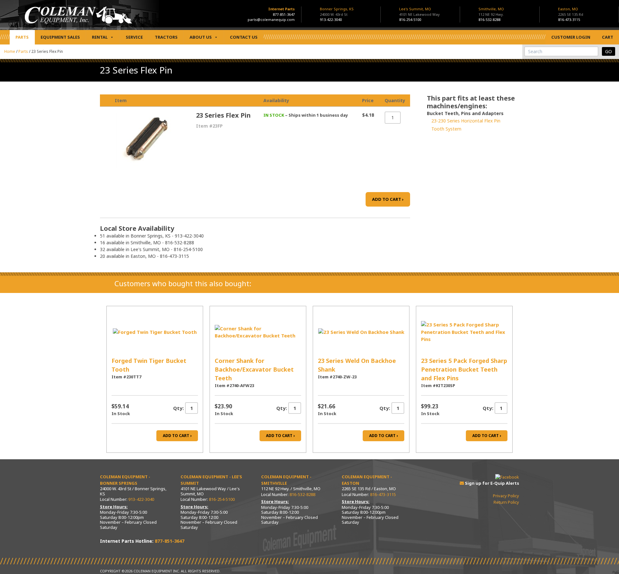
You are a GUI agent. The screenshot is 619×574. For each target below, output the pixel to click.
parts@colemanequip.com (271, 19)
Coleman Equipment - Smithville (286, 480)
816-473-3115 (569, 19)
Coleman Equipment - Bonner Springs (125, 480)
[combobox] (561, 51)
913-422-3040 (331, 19)
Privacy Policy (506, 496)
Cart (607, 37)
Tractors (166, 37)
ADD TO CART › (388, 199)
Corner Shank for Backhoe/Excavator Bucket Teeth (254, 369)
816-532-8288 (489, 19)
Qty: (178, 408)
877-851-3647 (284, 14)
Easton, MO (570, 11)
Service (134, 37)
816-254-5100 (410, 19)
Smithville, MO (491, 11)
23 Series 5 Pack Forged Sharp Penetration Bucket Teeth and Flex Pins (464, 369)
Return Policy (506, 502)
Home (9, 51)
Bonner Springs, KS (337, 11)
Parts (22, 37)
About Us (201, 37)
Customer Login (570, 37)
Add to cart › (177, 435)
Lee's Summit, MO (419, 11)
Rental (100, 37)
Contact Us (244, 37)
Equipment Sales (60, 37)
